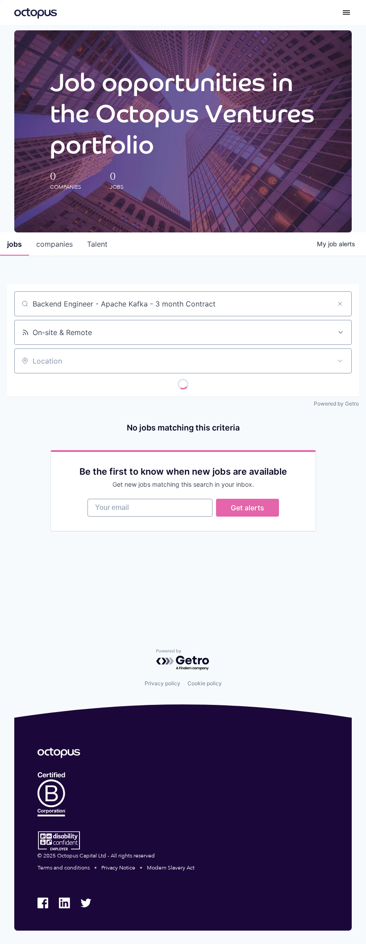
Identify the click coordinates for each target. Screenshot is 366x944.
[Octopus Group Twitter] (85, 903)
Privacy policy (162, 683)
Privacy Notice (118, 867)
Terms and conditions (63, 867)
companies (54, 244)
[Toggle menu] (346, 12)
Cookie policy (204, 683)
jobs (14, 244)
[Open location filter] (340, 361)
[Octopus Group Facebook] (42, 903)
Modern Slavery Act (171, 867)
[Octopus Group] (35, 12)
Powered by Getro (336, 403)
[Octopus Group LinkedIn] (64, 903)
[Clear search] (340, 304)
